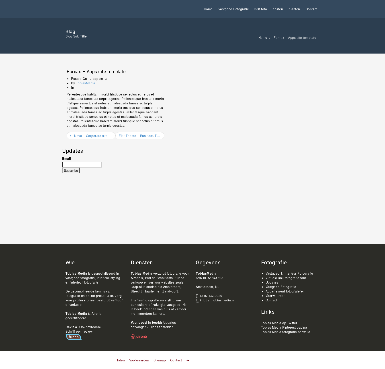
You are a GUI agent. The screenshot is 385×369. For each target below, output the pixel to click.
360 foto (260, 9)
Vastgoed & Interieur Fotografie (289, 273)
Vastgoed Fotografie (233, 9)
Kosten (277, 9)
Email (66, 158)
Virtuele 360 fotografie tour (286, 278)
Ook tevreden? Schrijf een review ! (84, 329)
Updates (272, 282)
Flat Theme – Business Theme (141, 135)
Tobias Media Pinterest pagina (284, 327)
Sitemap (160, 360)
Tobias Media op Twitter (279, 323)
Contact (311, 9)
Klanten (294, 9)
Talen (121, 360)
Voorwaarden (276, 295)
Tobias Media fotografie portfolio (285, 332)
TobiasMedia (85, 83)
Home (208, 9)
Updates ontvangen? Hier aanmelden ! (153, 324)
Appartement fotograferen (285, 291)
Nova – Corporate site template (94, 135)
